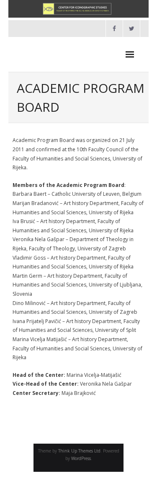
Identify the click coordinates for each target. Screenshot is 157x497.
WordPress (81, 458)
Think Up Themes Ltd (79, 451)
